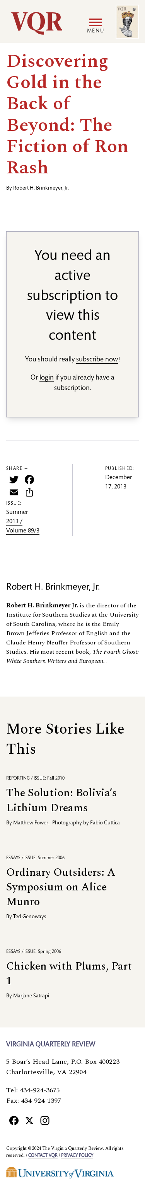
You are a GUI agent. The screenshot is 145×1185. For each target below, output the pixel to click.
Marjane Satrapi (31, 996)
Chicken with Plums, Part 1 (69, 973)
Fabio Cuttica (105, 823)
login (46, 378)
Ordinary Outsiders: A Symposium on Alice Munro (60, 887)
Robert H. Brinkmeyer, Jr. (41, 188)
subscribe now (97, 359)
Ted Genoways (29, 917)
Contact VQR (43, 1155)
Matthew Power (30, 823)
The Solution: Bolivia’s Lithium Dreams (61, 800)
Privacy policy (77, 1155)
